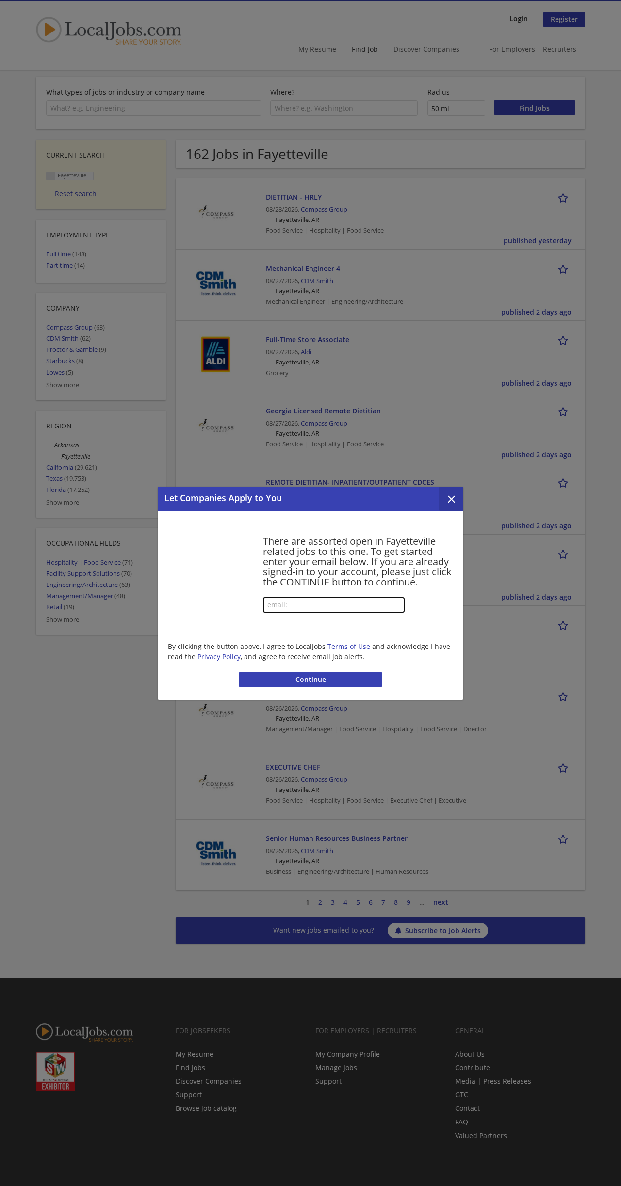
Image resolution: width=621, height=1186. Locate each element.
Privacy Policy (219, 656)
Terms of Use (348, 646)
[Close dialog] (451, 499)
